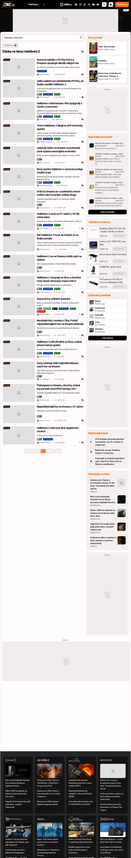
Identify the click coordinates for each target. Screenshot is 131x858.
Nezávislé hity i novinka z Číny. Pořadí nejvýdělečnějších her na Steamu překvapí (60, 322)
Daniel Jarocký (44, 74)
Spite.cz (93, 492)
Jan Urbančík (44, 228)
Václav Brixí (43, 119)
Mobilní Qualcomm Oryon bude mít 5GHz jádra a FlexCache (79, 850)
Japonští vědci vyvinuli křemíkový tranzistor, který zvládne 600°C (80, 783)
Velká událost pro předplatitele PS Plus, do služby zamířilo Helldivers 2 (60, 82)
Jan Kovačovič (44, 379)
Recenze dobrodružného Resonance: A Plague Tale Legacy (111, 807)
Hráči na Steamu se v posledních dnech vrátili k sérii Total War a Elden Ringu (58, 193)
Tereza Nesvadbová (46, 142)
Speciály (6, 299)
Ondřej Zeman (44, 443)
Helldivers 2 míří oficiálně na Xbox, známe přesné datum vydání (59, 343)
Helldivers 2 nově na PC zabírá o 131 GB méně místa (58, 215)
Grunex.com (95, 505)
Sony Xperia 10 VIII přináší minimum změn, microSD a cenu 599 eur (111, 850)
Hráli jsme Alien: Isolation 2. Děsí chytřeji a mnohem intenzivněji (103, 540)
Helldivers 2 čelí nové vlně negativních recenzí (58, 429)
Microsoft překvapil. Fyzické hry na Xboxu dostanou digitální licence (102, 499)
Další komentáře (107, 212)
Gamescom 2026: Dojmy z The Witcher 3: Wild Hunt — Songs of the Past (48, 783)
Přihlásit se (122, 4)
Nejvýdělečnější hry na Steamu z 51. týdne (60, 406)
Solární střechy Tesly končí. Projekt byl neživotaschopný (80, 840)
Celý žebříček (107, 338)
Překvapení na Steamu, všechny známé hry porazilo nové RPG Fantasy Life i (58, 387)
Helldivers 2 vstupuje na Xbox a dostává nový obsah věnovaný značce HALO (59, 279)
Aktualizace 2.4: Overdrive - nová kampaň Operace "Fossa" (48, 853)
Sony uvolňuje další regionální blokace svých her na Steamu (57, 365)
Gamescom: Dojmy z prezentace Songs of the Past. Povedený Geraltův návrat (102, 484)
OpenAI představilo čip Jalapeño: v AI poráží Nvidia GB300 (80, 794)
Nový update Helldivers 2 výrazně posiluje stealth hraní (60, 171)
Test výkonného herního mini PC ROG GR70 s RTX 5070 (81, 803)
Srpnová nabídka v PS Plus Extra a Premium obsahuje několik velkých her (58, 61)
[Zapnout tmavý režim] (111, 4)
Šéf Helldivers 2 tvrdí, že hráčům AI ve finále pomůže (57, 236)
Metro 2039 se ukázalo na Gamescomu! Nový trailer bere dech (102, 513)
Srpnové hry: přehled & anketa (53, 298)
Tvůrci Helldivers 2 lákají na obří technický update (60, 127)
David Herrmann (45, 249)
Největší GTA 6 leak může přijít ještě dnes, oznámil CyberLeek (102, 527)
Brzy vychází (95, 37)
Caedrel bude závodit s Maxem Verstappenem (15, 851)
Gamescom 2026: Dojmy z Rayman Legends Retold (48, 803)
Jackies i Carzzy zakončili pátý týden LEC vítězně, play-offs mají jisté (17, 842)
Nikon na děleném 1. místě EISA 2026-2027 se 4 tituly (111, 840)
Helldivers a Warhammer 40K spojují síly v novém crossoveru (59, 105)
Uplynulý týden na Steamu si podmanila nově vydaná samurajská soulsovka (58, 149)
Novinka (6, 60)
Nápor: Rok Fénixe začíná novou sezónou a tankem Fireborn (47, 842)
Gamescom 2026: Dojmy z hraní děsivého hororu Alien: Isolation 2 (49, 794)
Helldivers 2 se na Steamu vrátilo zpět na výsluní (59, 258)
